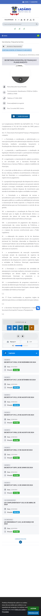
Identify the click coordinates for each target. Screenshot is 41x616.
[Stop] (23, 336)
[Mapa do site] (30, 20)
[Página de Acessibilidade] (33, 20)
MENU (5, 35)
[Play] (18, 336)
